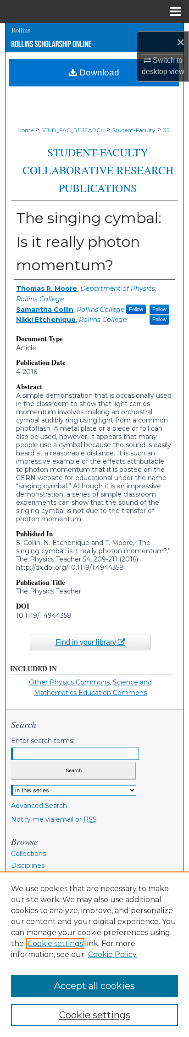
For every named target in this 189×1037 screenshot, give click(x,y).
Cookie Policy (112, 954)
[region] (94, 954)
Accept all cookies (94, 985)
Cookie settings (55, 943)
